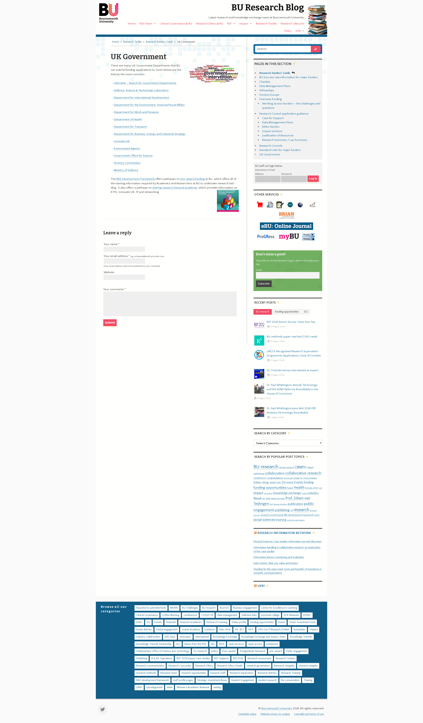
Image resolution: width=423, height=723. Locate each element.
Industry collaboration (148, 636)
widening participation (296, 520)
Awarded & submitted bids (151, 607)
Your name (111, 244)
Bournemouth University (111, 13)
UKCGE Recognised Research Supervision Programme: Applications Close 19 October (294, 353)
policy (214, 651)
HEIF (251, 629)
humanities (299, 629)
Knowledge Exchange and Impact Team (263, 636)
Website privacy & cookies (275, 714)
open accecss (236, 644)
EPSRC (307, 615)
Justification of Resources (278, 135)
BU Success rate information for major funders (288, 77)
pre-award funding (192, 179)
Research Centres (285, 658)
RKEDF (317, 515)
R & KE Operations (161, 658)
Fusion (290, 488)
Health (299, 487)
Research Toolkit (266, 23)
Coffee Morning (170, 615)
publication (295, 504)
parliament (272, 644)
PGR (298, 31)
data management (227, 615)
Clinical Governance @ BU (176, 23)
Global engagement (166, 629)
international (202, 636)
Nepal (257, 498)
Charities (264, 81)
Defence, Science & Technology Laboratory (141, 90)
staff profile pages (183, 680)
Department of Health (128, 119)
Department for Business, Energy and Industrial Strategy (149, 134)
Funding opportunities (262, 622)
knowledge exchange (287, 493)
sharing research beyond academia (174, 187)
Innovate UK (122, 141)
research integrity (308, 665)
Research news (168, 673)
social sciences (264, 520)
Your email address (134, 256)
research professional (272, 515)
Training (308, 680)
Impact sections (272, 131)
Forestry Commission (127, 163)
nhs (263, 498)
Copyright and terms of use (309, 714)
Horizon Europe (269, 95)
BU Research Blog (267, 7)
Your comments (113, 289)
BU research (265, 466)
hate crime (225, 629)
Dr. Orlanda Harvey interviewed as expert (292, 370)
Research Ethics (204, 665)
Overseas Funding (270, 99)
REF (229, 23)
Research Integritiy (284, 665)
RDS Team (146, 23)
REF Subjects (221, 658)
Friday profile (239, 622)
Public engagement (296, 651)
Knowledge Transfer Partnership (154, 644)
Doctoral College (292, 478)
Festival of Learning (216, 622)
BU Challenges (190, 607)
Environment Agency (127, 148)
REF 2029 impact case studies (193, 658)
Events (298, 482)
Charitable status (247, 714)
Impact (243, 23)
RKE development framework (299, 515)
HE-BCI (239, 629)
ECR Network (291, 615)
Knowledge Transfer (301, 636)
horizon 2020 (311, 488)
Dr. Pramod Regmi (308, 478)
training (281, 520)
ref (291, 510)
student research (267, 680)
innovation (268, 493)
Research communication (150, 665)
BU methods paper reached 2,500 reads (292, 336)
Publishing (141, 658)
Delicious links (249, 615)
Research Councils (271, 145)
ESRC (278, 482)
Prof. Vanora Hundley (278, 504)
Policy (288, 31)
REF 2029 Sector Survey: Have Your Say (291, 322)
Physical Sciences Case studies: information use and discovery (287, 541)
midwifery (313, 493)
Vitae (169, 687)
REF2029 (238, 658)
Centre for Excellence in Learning (279, 607)
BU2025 (224, 607)
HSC (320, 488)
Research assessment (259, 658)
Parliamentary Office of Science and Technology (162, 651)
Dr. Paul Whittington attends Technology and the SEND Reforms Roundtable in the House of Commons (292, 389)
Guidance (209, 629)
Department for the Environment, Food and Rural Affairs (149, 105)
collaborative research (303, 473)
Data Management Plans (274, 86)
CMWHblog (258, 474)
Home (132, 23)
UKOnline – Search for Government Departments (145, 83)
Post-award (228, 651)
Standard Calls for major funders (280, 150)
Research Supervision (241, 673)
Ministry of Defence (126, 170)
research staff (217, 673)
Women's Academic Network (193, 687)
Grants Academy (191, 629)
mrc (178, 644)
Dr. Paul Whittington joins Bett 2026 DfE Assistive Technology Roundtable (291, 410)
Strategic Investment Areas (212, 680)
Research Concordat (179, 665)
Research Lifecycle (292, 23)
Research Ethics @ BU (209, 23)
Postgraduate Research (252, 651)
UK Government (269, 154)
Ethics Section (270, 126)
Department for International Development (141, 97)
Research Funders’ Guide (159, 41)
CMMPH (300, 467)
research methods (146, 673)
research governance (258, 665)
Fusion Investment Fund (302, 622)
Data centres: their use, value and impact (275, 563)
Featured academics (191, 622)
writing (217, 687)
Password (286, 174)
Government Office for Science (133, 155)
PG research (200, 651)
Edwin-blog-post (264, 482)
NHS (221, 644)
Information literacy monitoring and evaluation (278, 557)
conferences (190, 615)
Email (259, 270)
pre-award (276, 651)
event (289, 482)
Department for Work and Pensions (136, 112)
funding (309, 482)
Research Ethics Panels (229, 665)
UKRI (261, 586)
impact (258, 493)
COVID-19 (207, 615)
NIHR (268, 499)
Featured (171, 622)
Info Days (170, 636)
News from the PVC (195, 644)
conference (259, 478)
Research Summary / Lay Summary (284, 140)
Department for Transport (130, 126)
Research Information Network (284, 533)
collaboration (275, 473)
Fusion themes (144, 629)
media (304, 493)
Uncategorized (154, 687)
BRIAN (174, 607)
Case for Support (273, 118)
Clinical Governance (147, 615)
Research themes (267, 673)
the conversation (290, 680)
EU (284, 482)
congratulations (275, 478)
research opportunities (193, 673)
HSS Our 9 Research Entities (273, 629)
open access (278, 498)
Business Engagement (245, 607)
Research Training (290, 673)
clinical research (286, 467)
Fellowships (266, 90)
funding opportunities (269, 488)
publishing (282, 510)
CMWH (310, 467)
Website (109, 272)
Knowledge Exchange (225, 636)
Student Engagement (242, 680)
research (301, 510)
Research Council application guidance (283, 113)
